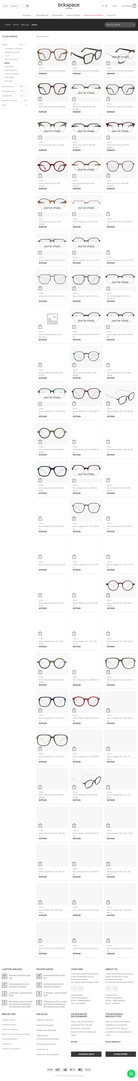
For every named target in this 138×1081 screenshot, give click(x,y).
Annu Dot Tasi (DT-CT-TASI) (120, 107)
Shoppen (27, 15)
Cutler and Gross (12, 74)
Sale (4, 105)
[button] (114, 6)
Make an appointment (93, 15)
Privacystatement (10, 1039)
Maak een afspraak (10, 1029)
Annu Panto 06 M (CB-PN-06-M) (51, 796)
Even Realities (11, 70)
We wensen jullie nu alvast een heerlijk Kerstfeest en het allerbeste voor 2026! (20, 1003)
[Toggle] (25, 44)
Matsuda (8, 81)
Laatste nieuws (8, 1020)
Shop (15, 25)
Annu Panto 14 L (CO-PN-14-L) (120, 527)
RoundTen (9, 66)
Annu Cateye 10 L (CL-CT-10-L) (86, 565)
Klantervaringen (9, 1024)
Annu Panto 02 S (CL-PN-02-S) (52, 834)
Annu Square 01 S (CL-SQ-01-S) (120, 949)
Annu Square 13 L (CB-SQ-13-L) (120, 642)
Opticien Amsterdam (11, 1049)
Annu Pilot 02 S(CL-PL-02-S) (86, 910)
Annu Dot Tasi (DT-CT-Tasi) (51, 145)
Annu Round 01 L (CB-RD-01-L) (86, 450)
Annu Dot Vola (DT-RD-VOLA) (50, 184)
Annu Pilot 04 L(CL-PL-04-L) (52, 564)
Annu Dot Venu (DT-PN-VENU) (118, 146)
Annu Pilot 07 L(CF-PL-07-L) (52, 260)
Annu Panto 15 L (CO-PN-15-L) (52, 527)
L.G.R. (7, 56)
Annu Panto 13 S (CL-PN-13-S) (85, 604)
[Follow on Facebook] (103, 6)
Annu (7, 63)
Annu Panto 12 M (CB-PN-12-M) (86, 719)
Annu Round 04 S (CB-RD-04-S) (119, 604)
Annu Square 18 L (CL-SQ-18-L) (120, 412)
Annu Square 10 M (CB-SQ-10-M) (85, 796)
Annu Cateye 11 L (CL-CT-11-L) (86, 260)
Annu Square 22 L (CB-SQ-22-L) (85, 489)
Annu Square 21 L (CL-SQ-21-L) (120, 681)
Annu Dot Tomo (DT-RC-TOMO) (84, 146)
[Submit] (27, 6)
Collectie (111, 15)
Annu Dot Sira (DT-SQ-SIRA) (52, 71)
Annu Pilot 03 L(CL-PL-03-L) (86, 948)
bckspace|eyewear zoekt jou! (20, 976)
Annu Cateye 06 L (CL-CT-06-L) (119, 757)
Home (8, 25)
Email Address (113, 1042)
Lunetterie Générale (13, 48)
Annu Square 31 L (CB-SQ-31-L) (52, 412)
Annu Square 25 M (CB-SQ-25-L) (51, 489)
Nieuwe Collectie (9, 100)
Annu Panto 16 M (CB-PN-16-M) (86, 335)
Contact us (6, 1044)
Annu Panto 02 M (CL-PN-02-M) (51, 374)
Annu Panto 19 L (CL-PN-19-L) (119, 222)
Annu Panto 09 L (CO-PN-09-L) (119, 489)
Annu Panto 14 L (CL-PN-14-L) (85, 222)
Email (74, 1042)
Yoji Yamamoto (11, 59)
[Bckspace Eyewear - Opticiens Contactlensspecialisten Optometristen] (69, 6)
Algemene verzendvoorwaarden (16, 1034)
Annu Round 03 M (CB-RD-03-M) (51, 450)
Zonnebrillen (42, 15)
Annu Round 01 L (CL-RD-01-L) (52, 872)
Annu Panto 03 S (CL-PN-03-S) (86, 872)
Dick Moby (9, 77)
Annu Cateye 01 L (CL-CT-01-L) (120, 834)
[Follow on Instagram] (106, 6)
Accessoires (57, 15)
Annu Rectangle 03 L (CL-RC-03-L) (119, 297)
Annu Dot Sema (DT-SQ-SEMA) (84, 107)
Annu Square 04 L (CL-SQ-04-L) (51, 642)
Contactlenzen (73, 15)
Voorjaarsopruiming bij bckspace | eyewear (19, 985)
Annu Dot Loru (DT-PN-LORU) (118, 184)
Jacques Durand (12, 52)
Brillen (25, 25)
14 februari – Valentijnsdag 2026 (20, 993)
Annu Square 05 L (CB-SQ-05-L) (119, 911)
